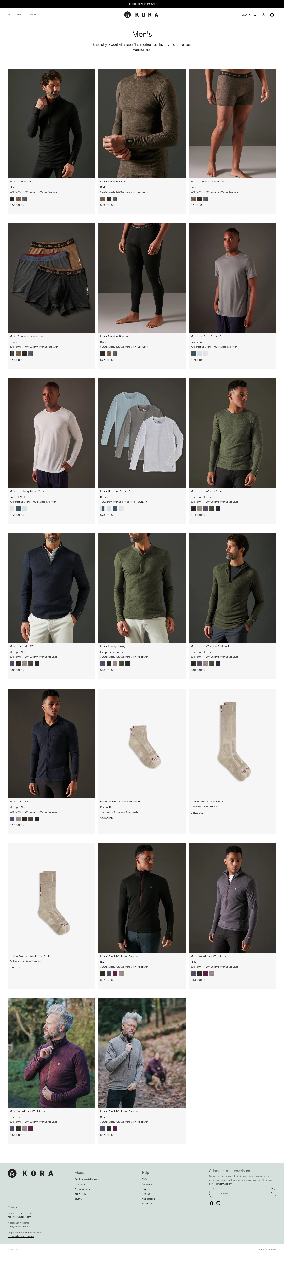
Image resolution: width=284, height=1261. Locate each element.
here (21, 1213)
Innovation (80, 1184)
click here (29, 1233)
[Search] (255, 15)
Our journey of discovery (87, 1179)
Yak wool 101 (81, 1194)
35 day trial (147, 1184)
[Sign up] (271, 1193)
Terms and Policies (267, 1250)
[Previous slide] (13, 123)
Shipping (146, 1189)
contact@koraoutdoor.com (21, 1236)
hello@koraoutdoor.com (19, 1217)
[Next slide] (89, 123)
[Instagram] (218, 1203)
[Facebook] (211, 1203)
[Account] (263, 15)
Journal (78, 1199)
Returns (146, 1194)
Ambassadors (148, 1199)
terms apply (226, 1184)
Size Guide (147, 1204)
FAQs (144, 1179)
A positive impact (83, 1189)
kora (18, 1250)
